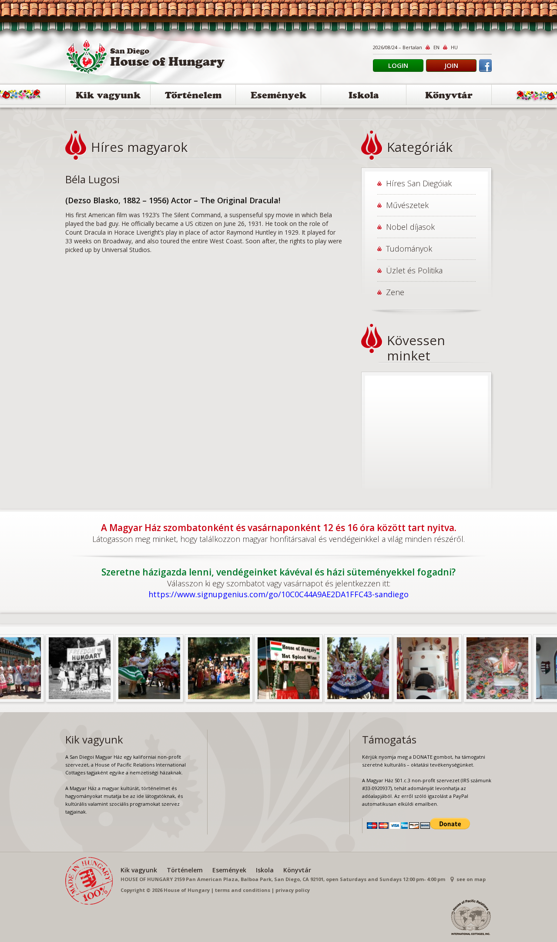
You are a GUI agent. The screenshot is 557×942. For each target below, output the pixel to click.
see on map (471, 879)
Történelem (193, 96)
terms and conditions (242, 890)
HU (454, 47)
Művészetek (407, 205)
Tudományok (409, 248)
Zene (395, 292)
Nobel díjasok (410, 226)
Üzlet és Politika (414, 270)
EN (436, 47)
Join (451, 65)
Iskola (364, 96)
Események (278, 96)
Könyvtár (449, 96)
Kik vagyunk (108, 96)
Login (398, 65)
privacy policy (292, 890)
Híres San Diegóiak (419, 183)
